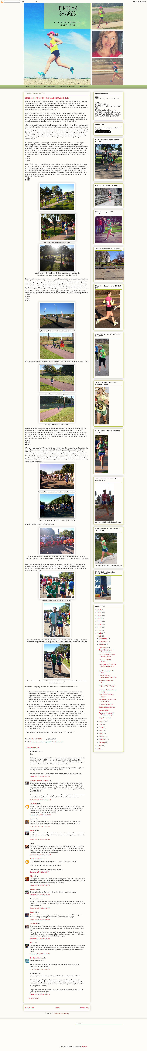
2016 (99, 618)
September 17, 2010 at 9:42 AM (40, 839)
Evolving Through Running (39, 780)
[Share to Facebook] (53, 739)
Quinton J (33, 923)
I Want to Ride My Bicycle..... (105, 660)
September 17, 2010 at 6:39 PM (40, 908)
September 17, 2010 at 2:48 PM (40, 885)
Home (27, 86)
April (101, 733)
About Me (37, 86)
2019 (99, 609)
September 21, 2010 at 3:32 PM (40, 969)
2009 (99, 746)
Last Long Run (104, 710)
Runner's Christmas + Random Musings (106, 714)
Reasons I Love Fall (106, 704)
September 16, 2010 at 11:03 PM (40, 815)
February (102, 739)
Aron (31, 943)
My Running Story (49, 86)
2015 (99, 621)
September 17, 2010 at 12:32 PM (40, 855)
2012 (99, 630)
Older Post (84, 1008)
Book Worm (84, 86)
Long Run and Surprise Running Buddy (107, 655)
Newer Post (29, 1008)
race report (43, 742)
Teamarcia (33, 889)
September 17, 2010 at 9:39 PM (40, 919)
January (102, 742)
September (103, 647)
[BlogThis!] (49, 739)
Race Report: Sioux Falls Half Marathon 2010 (107, 686)
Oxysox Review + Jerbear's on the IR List (107, 676)
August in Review (105, 718)
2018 (99, 612)
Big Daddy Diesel (36, 958)
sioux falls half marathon (54, 742)
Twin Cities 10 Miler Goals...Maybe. (105, 651)
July (101, 724)
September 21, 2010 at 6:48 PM (40, 994)
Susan (32, 912)
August (102, 721)
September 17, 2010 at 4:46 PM (40, 895)
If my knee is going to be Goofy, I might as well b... (107, 666)
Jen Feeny (33, 803)
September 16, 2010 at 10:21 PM (40, 799)
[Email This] (47, 739)
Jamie (32, 830)
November (103, 641)
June (101, 727)
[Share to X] (51, 739)
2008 (99, 749)
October (102, 644)
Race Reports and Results (68, 86)
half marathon (34, 742)
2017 (99, 615)
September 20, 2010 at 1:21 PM (40, 938)
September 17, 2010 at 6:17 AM (40, 826)
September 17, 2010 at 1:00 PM (40, 872)
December (103, 638)
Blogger (84, 1046)
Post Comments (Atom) (61, 1013)
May (101, 730)
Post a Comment (33, 998)
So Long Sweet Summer (107, 707)
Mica (31, 876)
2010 (99, 636)
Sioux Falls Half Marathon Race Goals (108, 700)
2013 (99, 627)
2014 (99, 624)
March (101, 736)
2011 (99, 633)
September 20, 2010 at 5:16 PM (40, 954)
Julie (31, 819)
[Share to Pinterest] (55, 739)
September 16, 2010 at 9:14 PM (40, 776)
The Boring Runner (36, 859)
